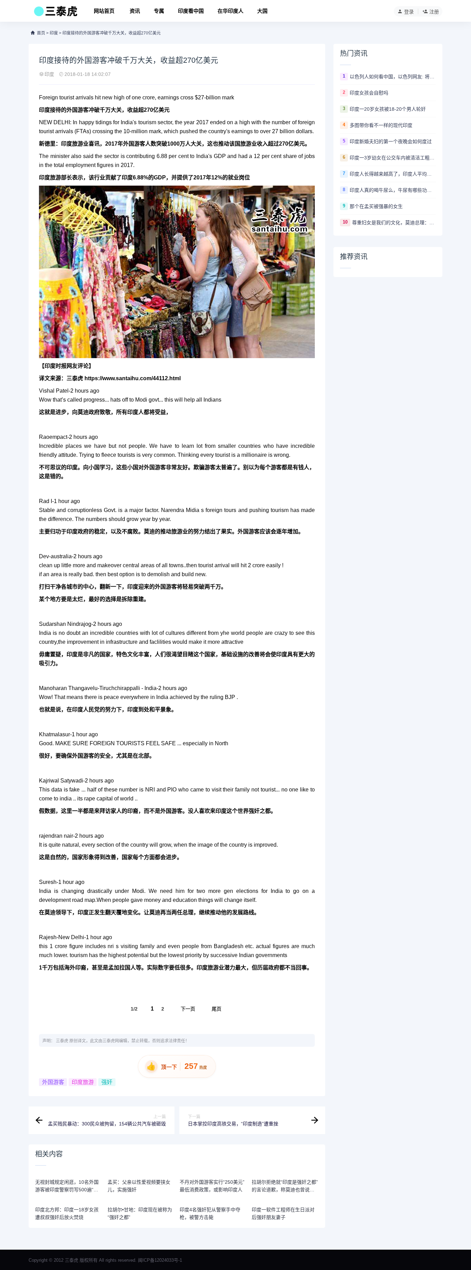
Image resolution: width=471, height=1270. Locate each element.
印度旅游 (72, 144)
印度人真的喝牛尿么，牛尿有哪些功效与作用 (393, 190)
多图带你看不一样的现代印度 (381, 125)
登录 (409, 11)
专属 (159, 11)
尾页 (216, 1009)
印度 (54, 33)
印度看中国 (191, 11)
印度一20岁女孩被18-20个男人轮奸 (388, 109)
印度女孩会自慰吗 (369, 93)
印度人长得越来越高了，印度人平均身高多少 (393, 174)
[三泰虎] (55, 13)
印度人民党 (86, 709)
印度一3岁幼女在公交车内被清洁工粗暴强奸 (393, 157)
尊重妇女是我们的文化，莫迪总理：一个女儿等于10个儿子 (394, 222)
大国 (262, 11)
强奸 (106, 1082)
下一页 (188, 1009)
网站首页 (104, 11)
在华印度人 (230, 11)
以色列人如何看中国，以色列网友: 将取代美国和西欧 (393, 76)
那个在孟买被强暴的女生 (376, 206)
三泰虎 (62, 1040)
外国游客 (53, 1082)
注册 (434, 11)
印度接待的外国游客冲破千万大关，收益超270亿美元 (111, 33)
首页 (41, 33)
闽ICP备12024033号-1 (160, 1260)
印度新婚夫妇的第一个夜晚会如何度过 (391, 141)
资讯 (135, 11)
